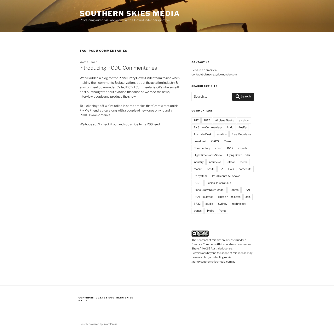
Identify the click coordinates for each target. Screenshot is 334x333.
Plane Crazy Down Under (136, 78)
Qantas (234, 189)
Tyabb (210, 210)
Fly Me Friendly (90, 110)
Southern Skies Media (130, 13)
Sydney (222, 203)
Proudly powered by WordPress (97, 324)
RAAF (247, 189)
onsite (211, 169)
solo (247, 196)
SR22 (197, 203)
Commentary (202, 148)
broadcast (200, 141)
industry (199, 162)
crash (218, 148)
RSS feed (153, 124)
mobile (198, 169)
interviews (215, 162)
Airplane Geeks (224, 120)
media (244, 162)
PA (221, 169)
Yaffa (222, 210)
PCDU (197, 182)
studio (209, 203)
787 (196, 120)
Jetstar (230, 162)
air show (244, 120)
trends (198, 210)
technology (239, 203)
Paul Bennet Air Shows (226, 175)
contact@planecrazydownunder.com (214, 74)
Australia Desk (203, 134)
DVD (230, 148)
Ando (230, 127)
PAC (231, 169)
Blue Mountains (241, 134)
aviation (222, 134)
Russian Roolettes (229, 196)
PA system (200, 175)
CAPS (215, 141)
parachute (245, 169)
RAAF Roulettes (203, 196)
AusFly (242, 127)
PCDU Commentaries (141, 87)
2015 (207, 120)
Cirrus (227, 141)
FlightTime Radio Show (208, 155)
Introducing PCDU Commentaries (118, 68)
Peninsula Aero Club (218, 182)
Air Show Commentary (208, 127)
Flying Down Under (238, 155)
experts (242, 148)
